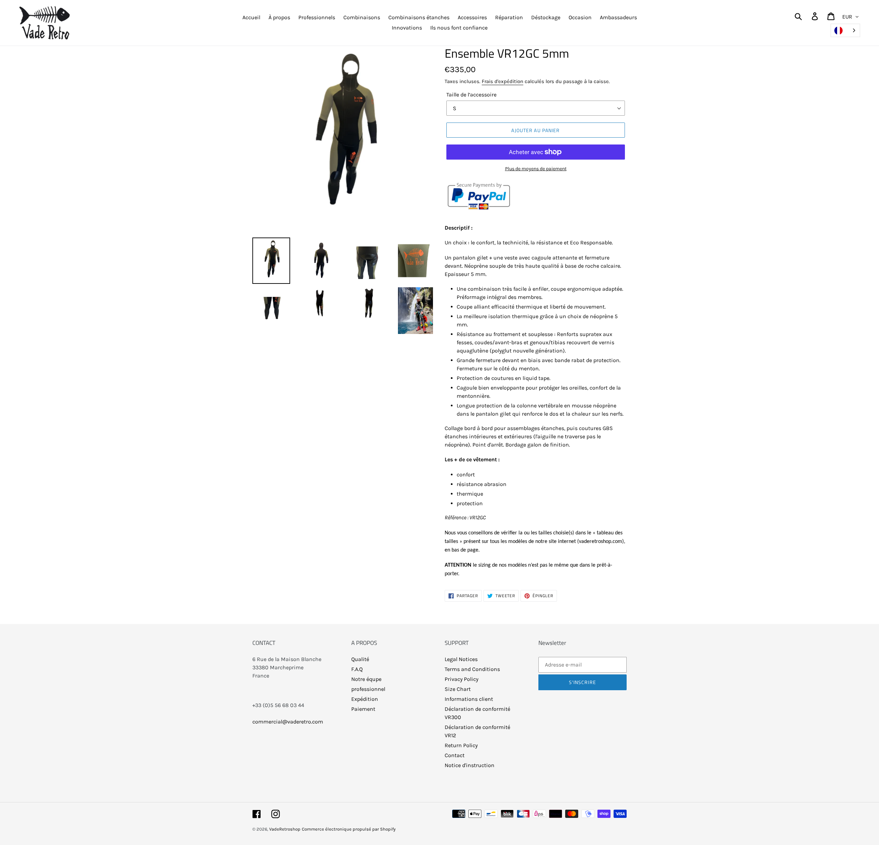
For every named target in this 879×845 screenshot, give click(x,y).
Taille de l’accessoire (471, 94)
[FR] (845, 30)
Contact (455, 755)
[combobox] (845, 30)
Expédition (364, 699)
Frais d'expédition (502, 81)
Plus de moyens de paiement (536, 169)
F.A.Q (357, 669)
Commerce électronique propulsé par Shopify (349, 829)
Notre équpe (366, 679)
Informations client (469, 699)
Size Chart (458, 689)
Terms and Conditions (472, 669)
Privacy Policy (461, 679)
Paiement (363, 709)
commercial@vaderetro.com (287, 721)
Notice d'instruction (469, 765)
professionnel (368, 689)
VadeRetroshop (284, 829)
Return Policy (461, 745)
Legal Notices (461, 659)
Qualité (360, 659)
